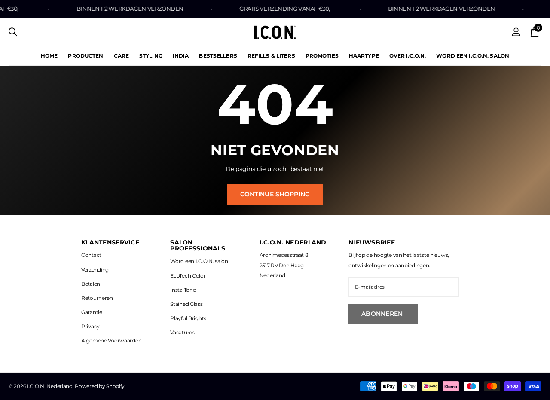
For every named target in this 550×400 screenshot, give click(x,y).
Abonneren (383, 314)
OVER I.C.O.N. (407, 55)
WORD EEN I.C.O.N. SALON (472, 55)
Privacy (90, 326)
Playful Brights (188, 318)
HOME (49, 55)
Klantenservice (110, 242)
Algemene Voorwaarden (111, 340)
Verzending (95, 269)
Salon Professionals (197, 245)
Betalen (90, 284)
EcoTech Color (187, 275)
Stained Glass (186, 304)
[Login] (516, 32)
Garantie (91, 312)
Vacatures (182, 332)
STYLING (150, 55)
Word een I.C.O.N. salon (199, 261)
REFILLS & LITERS (271, 55)
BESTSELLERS (218, 55)
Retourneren (97, 298)
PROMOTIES (322, 55)
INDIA (181, 55)
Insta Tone (183, 290)
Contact (91, 255)
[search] (13, 32)
